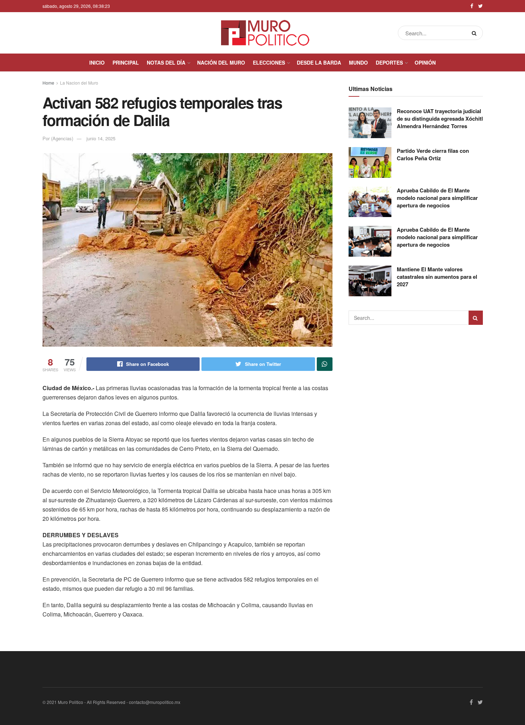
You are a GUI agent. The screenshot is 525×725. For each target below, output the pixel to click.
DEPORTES (389, 62)
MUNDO (358, 62)
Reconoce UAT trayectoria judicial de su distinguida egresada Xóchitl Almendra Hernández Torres (440, 118)
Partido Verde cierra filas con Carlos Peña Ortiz (433, 154)
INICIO (97, 62)
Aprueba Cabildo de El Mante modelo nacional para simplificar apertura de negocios (437, 197)
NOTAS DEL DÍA (166, 62)
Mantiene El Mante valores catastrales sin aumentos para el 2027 (437, 276)
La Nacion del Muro (79, 83)
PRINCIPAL (125, 62)
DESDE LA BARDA (319, 62)
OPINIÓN (425, 62)
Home (48, 83)
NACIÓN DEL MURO (221, 62)
